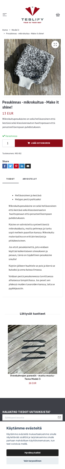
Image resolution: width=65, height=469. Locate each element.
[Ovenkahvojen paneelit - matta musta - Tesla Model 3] (32, 349)
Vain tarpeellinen (32, 461)
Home (5, 29)
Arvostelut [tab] (30, 179)
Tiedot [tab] (10, 179)
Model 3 (15, 29)
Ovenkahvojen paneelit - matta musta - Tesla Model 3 (32, 377)
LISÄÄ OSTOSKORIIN (40, 143)
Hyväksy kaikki (33, 452)
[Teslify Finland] (32, 14)
